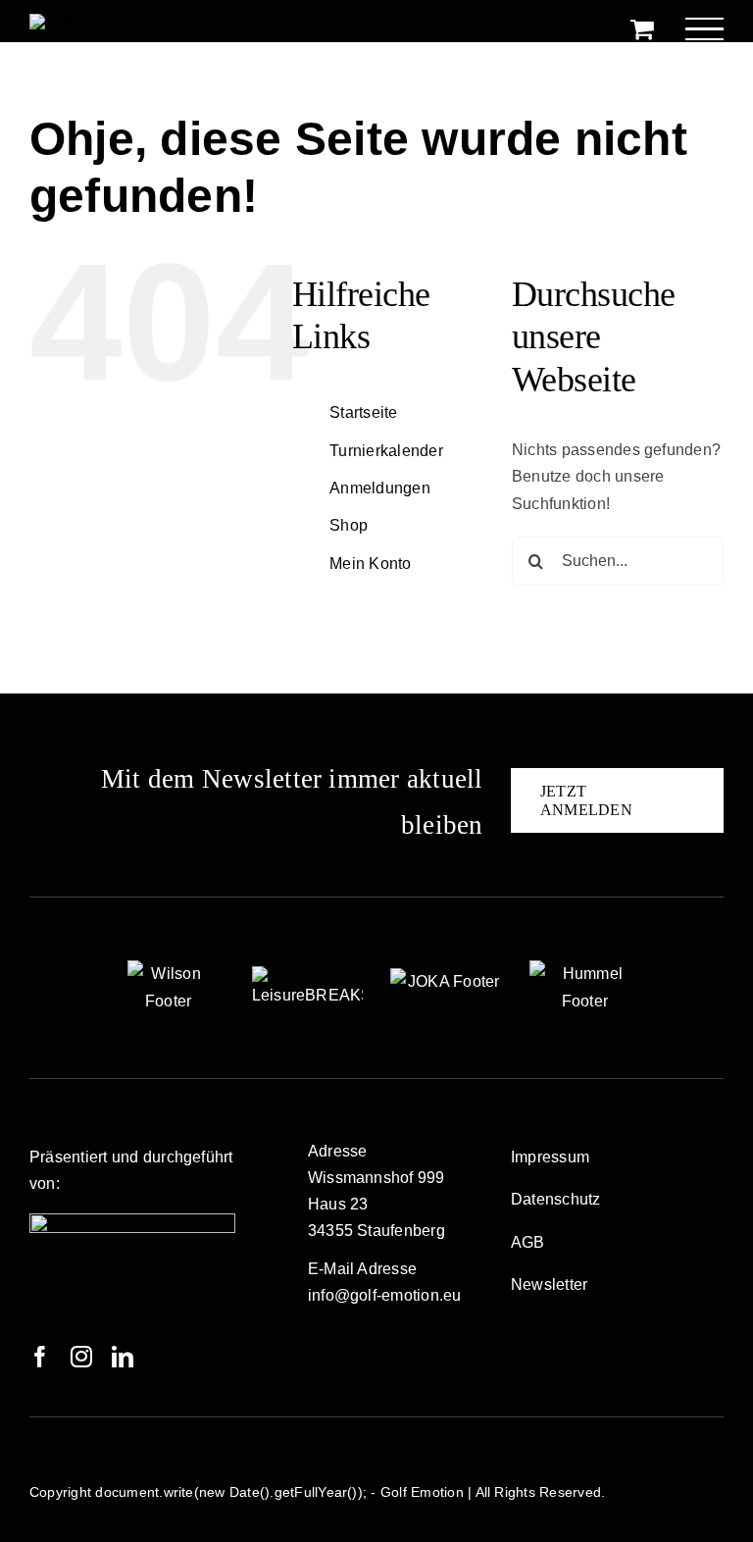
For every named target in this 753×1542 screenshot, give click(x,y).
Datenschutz (556, 1199)
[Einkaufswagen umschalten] (642, 28)
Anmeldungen (379, 488)
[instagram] (81, 1356)
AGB (528, 1242)
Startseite (363, 412)
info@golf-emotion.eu (385, 1295)
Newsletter (549, 1284)
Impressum (550, 1157)
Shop (348, 525)
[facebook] (40, 1356)
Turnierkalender (386, 450)
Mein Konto (370, 563)
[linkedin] (122, 1356)
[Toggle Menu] (704, 29)
